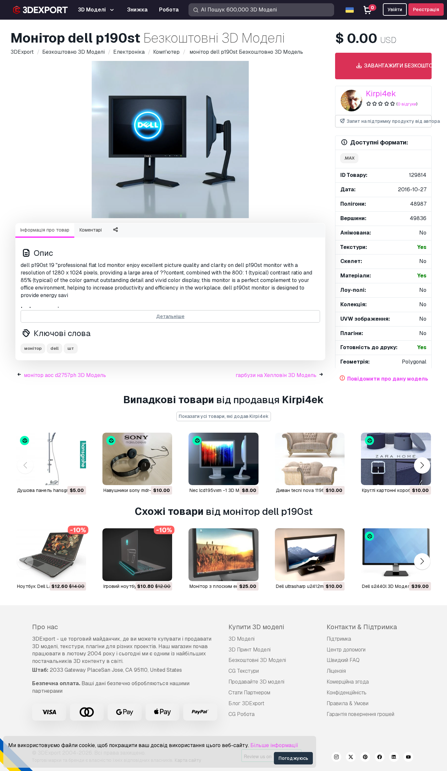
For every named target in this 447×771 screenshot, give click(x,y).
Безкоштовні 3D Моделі (257, 660)
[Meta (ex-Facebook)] (379, 757)
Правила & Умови (347, 703)
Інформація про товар (44, 230)
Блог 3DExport (246, 703)
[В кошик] (63, 476)
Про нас (45, 627)
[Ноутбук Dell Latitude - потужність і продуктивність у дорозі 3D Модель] (51, 554)
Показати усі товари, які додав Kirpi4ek (224, 416)
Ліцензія (336, 671)
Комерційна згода (348, 681)
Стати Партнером (249, 692)
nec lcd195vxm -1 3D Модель (221, 490)
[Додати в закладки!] (76, 476)
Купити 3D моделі (256, 627)
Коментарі (91, 230)
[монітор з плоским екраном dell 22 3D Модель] (223, 554)
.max (349, 158)
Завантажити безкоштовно (395, 65)
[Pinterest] (365, 757)
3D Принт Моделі (249, 649)
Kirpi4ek (381, 93)
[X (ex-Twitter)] (350, 757)
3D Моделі (241, 638)
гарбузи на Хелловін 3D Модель (276, 375)
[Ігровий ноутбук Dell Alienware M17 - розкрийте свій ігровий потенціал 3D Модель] (137, 554)
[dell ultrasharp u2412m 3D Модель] (310, 554)
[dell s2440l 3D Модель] (396, 554)
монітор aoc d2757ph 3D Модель (65, 375)
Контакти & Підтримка (362, 627)
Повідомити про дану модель (387, 378)
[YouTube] (408, 757)
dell (54, 348)
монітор (33, 348)
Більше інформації (274, 745)
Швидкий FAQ (343, 660)
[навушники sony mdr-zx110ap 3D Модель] (137, 459)
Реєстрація (426, 9)
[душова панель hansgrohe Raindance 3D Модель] (51, 459)
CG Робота (241, 714)
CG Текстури (243, 671)
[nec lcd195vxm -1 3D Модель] (223, 459)
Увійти (394, 9)
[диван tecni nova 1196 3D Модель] (310, 459)
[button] (422, 466)
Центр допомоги (346, 649)
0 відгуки (407, 104)
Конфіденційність (347, 692)
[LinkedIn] (394, 757)
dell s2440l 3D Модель (387, 586)
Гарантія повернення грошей (360, 714)
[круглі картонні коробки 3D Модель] (396, 459)
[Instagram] (336, 757)
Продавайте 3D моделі (256, 681)
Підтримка (339, 638)
